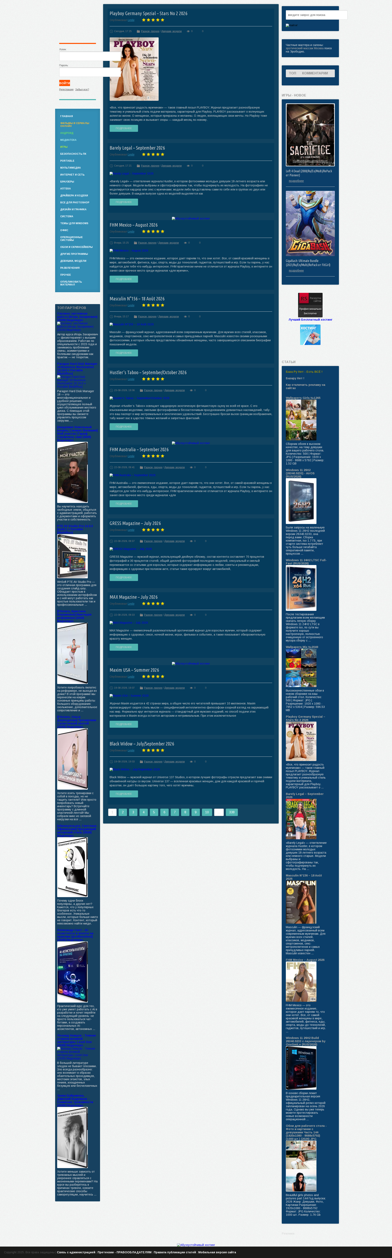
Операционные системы (71, 239)
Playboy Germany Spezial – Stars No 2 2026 (148, 13)
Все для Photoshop (74, 202)
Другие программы (74, 254)
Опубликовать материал (71, 283)
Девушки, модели (171, 31)
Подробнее (124, 128)
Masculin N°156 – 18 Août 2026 (137, 298)
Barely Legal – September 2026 (137, 148)
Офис (64, 230)
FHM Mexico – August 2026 (133, 225)
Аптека (65, 188)
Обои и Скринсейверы (76, 247)
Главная (66, 116)
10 (207, 812)
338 (232, 812)
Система (66, 216)
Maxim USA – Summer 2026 (134, 670)
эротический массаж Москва (305, 48)
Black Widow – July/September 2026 (142, 744)
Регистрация (66, 89)
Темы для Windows (74, 223)
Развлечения (70, 267)
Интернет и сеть (72, 174)
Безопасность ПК (73, 153)
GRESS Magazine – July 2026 (135, 523)
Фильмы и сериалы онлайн (74, 125)
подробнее (296, 180)
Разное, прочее (150, 31)
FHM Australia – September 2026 (139, 449)
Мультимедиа (70, 167)
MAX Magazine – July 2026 (133, 597)
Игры (64, 146)
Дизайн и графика (73, 209)
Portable (67, 160)
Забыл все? (82, 89)
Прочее (65, 274)
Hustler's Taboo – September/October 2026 (148, 372)
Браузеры (67, 181)
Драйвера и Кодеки (74, 195)
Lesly (131, 20)
